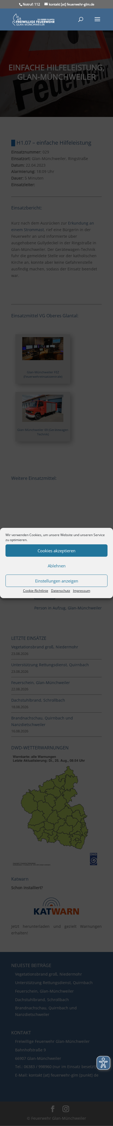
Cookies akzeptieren (56, 550)
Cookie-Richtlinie (35, 590)
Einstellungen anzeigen (56, 581)
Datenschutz (60, 590)
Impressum (81, 590)
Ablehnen (57, 565)
